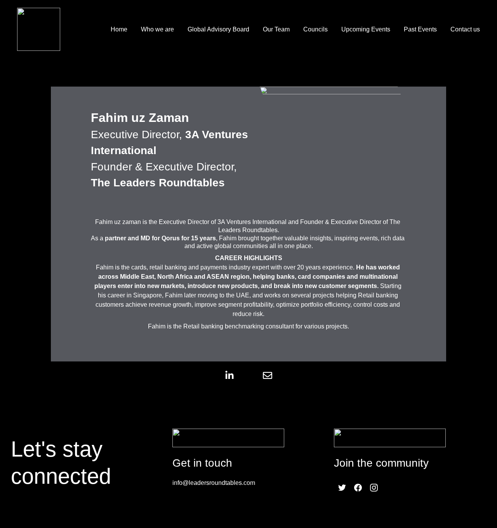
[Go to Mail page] (267, 375)
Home (119, 29)
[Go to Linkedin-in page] (233, 375)
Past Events (420, 29)
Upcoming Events (365, 29)
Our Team (276, 29)
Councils (315, 29)
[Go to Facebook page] (358, 488)
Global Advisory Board (218, 29)
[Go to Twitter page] (342, 488)
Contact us (465, 29)
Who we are (157, 29)
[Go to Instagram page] (374, 488)
